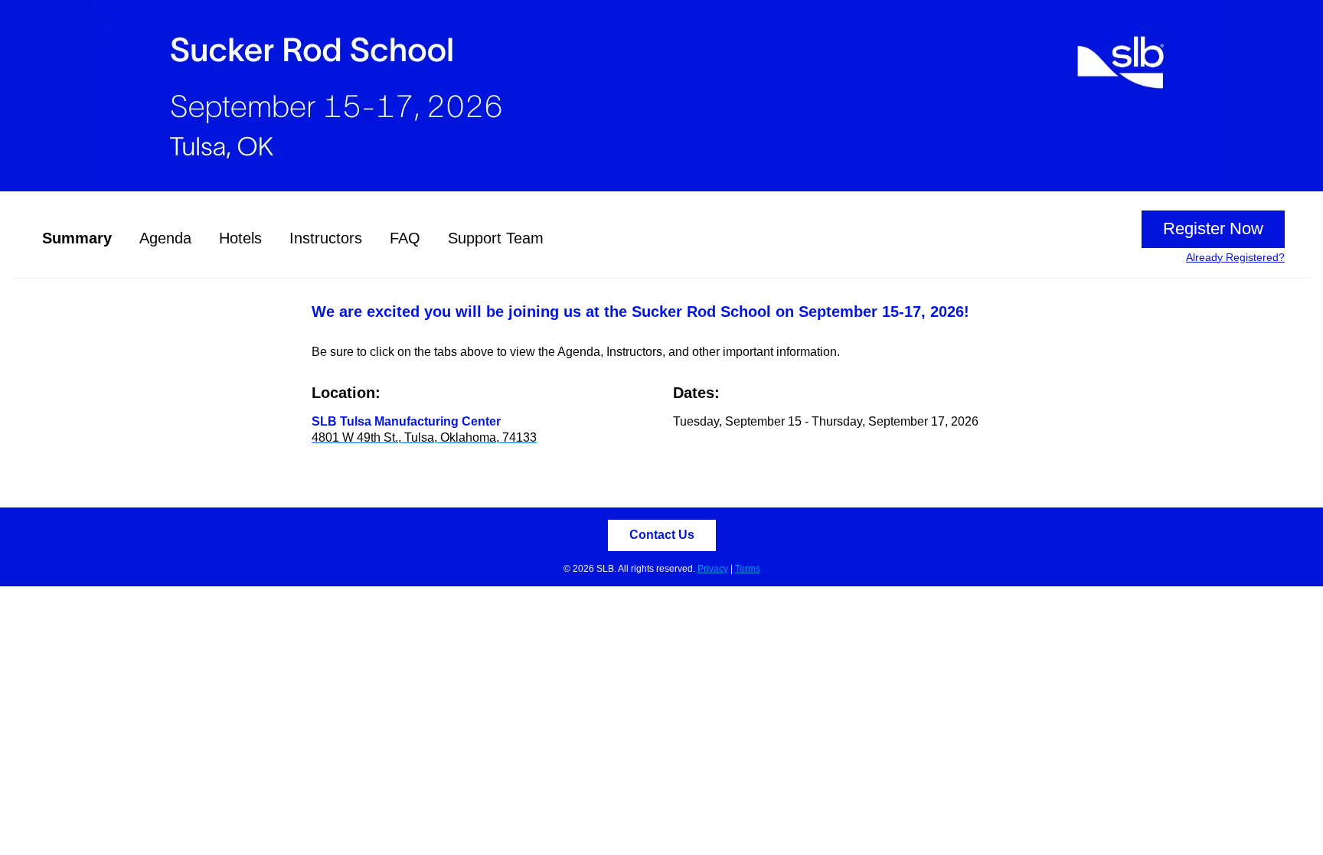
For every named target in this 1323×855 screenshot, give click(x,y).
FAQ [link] (405, 238)
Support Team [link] (496, 238)
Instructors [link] (325, 238)
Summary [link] (77, 238)
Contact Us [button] (661, 534)
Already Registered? (1235, 257)
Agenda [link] (165, 238)
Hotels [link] (240, 238)
